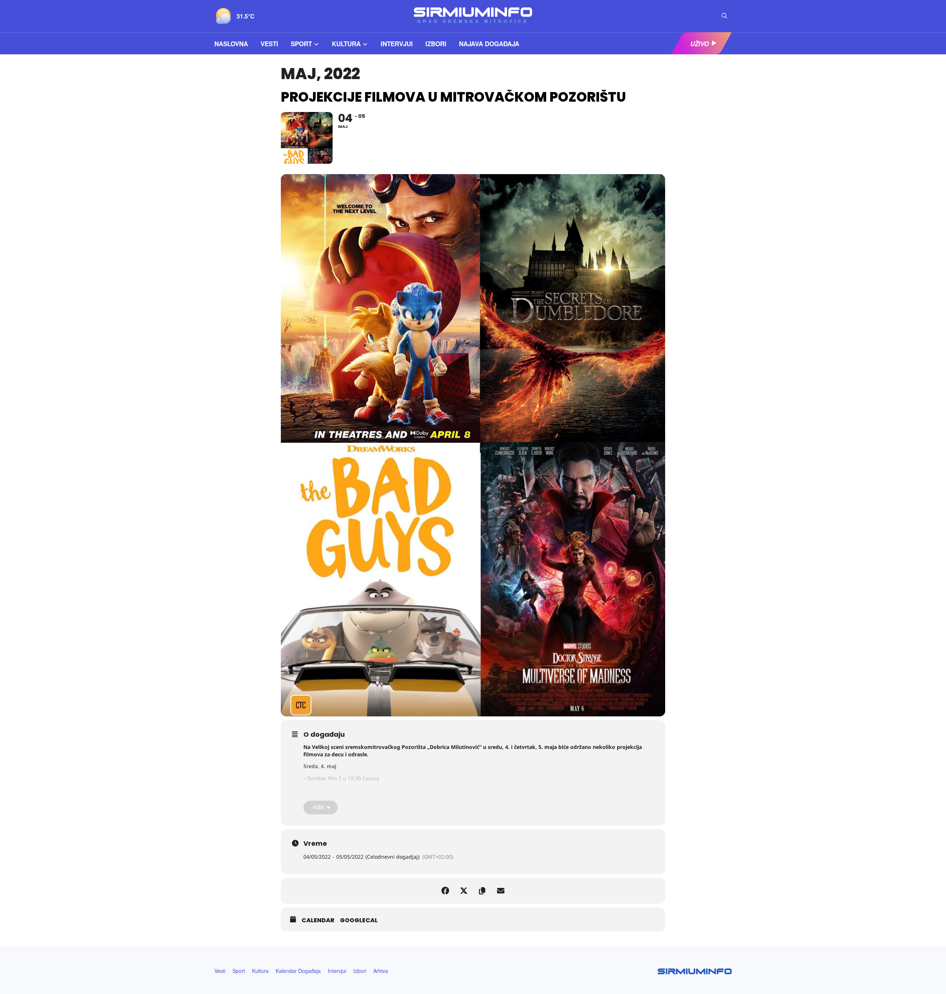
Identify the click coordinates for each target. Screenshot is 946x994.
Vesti (269, 43)
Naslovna (231, 43)
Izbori (435, 43)
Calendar (318, 920)
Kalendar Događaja (298, 970)
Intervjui (397, 43)
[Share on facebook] (445, 891)
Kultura (346, 43)
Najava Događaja (489, 43)
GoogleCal (359, 920)
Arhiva (380, 970)
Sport (301, 43)
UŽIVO (699, 43)
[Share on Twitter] (464, 891)
